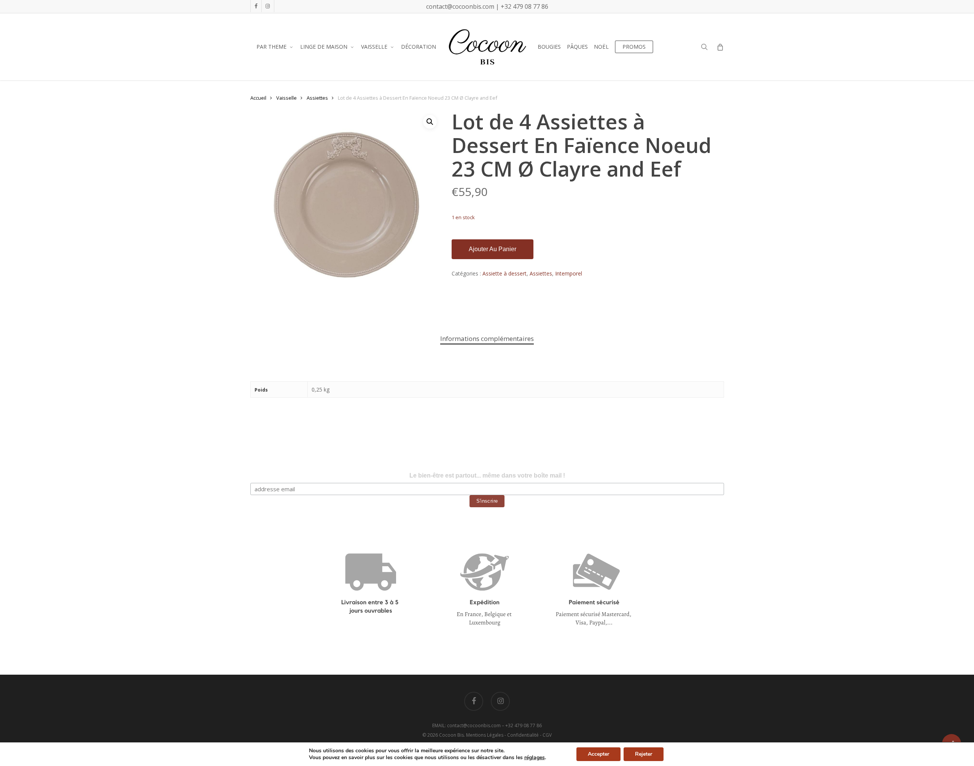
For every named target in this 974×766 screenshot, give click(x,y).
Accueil (258, 97)
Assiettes (317, 97)
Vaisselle (286, 97)
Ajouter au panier (492, 249)
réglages (534, 757)
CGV (547, 735)
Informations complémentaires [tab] (487, 338)
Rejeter (643, 754)
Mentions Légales (484, 735)
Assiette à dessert (504, 273)
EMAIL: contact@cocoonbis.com (467, 725)
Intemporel (568, 273)
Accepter (598, 754)
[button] (430, 122)
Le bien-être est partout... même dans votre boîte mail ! (487, 475)
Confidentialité (523, 735)
